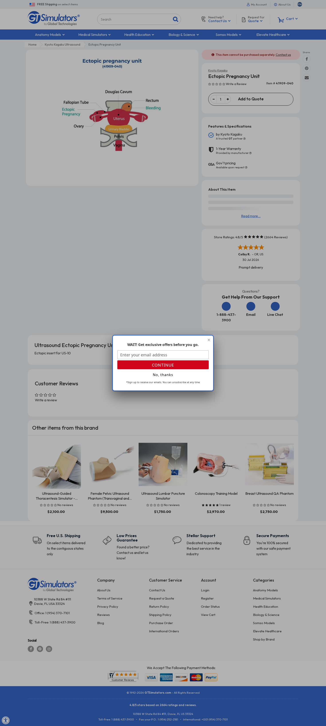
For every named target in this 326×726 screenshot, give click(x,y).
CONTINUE (163, 365)
